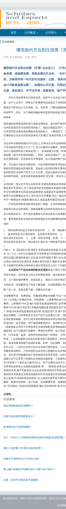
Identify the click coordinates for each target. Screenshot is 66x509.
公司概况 (30, 32)
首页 (13, 32)
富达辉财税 (8, 41)
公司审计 (51, 32)
